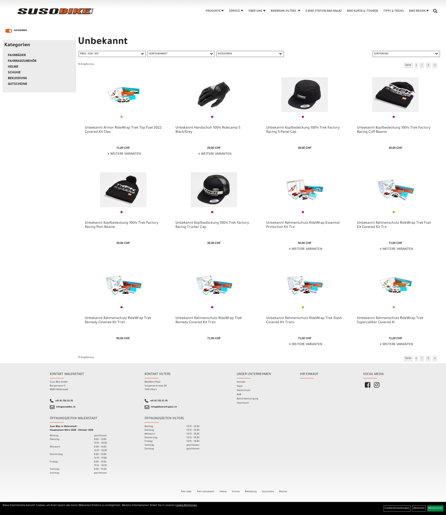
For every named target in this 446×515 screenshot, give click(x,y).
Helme (13, 67)
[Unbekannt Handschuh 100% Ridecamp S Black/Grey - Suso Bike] (213, 94)
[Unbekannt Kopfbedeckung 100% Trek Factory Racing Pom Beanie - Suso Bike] (123, 189)
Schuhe (14, 73)
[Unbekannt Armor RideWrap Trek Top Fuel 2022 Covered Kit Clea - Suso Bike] (123, 94)
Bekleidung (17, 78)
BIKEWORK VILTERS (284, 11)
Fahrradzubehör (22, 61)
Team (240, 386)
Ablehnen (419, 508)
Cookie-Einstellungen (397, 508)
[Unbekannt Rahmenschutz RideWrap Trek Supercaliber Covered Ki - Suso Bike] (395, 285)
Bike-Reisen (417, 11)
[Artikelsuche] (435, 12)
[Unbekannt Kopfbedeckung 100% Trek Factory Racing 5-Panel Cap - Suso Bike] (304, 94)
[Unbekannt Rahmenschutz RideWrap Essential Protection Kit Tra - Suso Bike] (304, 189)
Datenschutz (243, 390)
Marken (283, 491)
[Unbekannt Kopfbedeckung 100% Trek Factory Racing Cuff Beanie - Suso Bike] (395, 94)
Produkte (213, 11)
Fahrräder (17, 55)
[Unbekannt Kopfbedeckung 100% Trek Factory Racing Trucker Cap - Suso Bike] (213, 189)
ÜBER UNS (255, 11)
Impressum (243, 403)
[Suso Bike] (55, 11)
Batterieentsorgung (247, 399)
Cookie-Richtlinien (186, 505)
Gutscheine (17, 84)
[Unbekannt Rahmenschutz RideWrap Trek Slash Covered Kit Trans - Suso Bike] (304, 285)
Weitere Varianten (125, 154)
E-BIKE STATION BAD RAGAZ (324, 11)
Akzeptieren (435, 508)
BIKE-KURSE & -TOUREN (362, 11)
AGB (239, 394)
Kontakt (241, 382)
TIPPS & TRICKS (393, 11)
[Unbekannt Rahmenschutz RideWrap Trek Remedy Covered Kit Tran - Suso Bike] (123, 285)
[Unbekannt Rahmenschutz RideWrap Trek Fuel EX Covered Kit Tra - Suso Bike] (395, 189)
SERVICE (234, 11)
